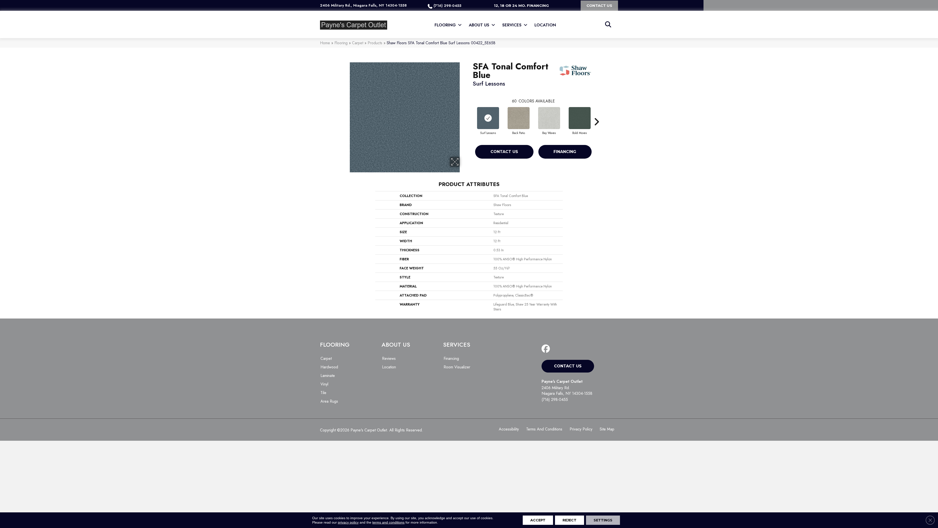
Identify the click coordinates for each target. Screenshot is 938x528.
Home (325, 43)
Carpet (357, 43)
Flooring (341, 43)
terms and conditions (388, 522)
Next (596, 114)
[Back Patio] (518, 118)
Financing (565, 151)
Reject (569, 520)
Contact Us (504, 151)
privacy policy (348, 522)
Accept (537, 520)
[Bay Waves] (549, 118)
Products (375, 43)
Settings (603, 520)
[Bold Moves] (579, 118)
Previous (470, 114)
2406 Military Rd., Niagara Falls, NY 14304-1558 (363, 5)
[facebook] (547, 349)
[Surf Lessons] (488, 118)
